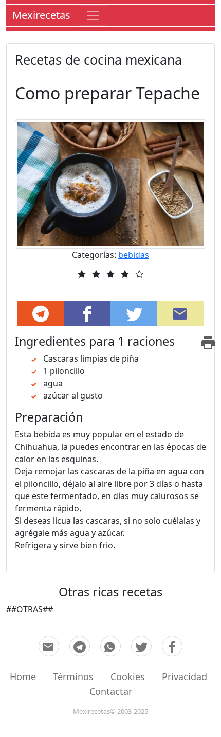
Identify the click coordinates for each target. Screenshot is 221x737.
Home (23, 676)
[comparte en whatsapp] (110, 646)
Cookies (127, 676)
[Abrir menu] (93, 15)
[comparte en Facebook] (172, 646)
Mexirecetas (41, 15)
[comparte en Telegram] (40, 313)
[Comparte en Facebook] (87, 313)
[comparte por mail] (49, 646)
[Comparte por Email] (180, 313)
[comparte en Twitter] (141, 646)
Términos (73, 676)
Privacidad (184, 676)
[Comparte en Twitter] (133, 313)
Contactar (110, 691)
